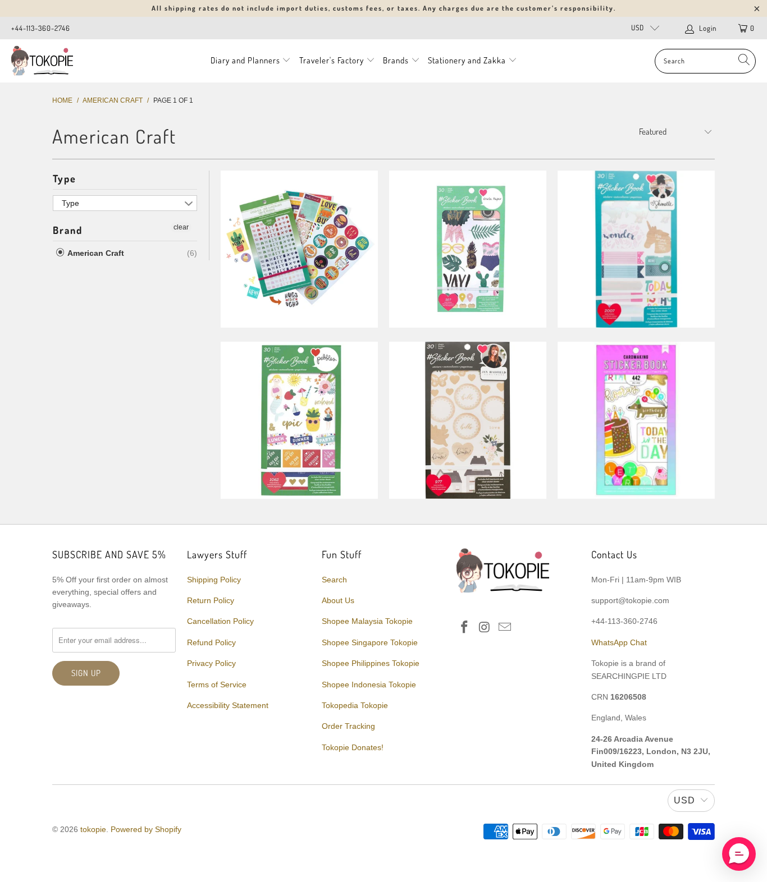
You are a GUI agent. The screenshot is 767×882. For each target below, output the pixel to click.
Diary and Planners (245, 60)
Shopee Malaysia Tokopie (367, 621)
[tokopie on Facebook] (464, 628)
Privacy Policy (211, 663)
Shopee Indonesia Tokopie (369, 684)
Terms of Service (216, 684)
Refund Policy (211, 642)
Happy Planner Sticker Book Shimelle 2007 (636, 249)
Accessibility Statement (227, 705)
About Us (338, 600)
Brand (68, 230)
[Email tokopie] (504, 628)
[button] (739, 854)
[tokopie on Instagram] (485, 628)
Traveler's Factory (332, 60)
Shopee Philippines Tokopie (370, 663)
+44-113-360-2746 (40, 28)
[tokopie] (42, 61)
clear (181, 227)
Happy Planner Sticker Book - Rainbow (299, 249)
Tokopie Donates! (352, 747)
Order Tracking (348, 726)
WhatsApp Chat (619, 642)
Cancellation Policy (220, 621)
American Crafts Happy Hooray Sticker (636, 420)
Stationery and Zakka (467, 60)
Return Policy (210, 600)
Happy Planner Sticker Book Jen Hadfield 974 (467, 420)
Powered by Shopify (146, 829)
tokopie (93, 829)
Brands (396, 60)
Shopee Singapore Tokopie (370, 642)
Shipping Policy (214, 579)
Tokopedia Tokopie (355, 705)
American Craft (95, 253)
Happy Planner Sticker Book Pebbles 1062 (299, 420)
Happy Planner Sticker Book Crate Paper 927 (467, 249)
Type (64, 178)
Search (334, 579)
